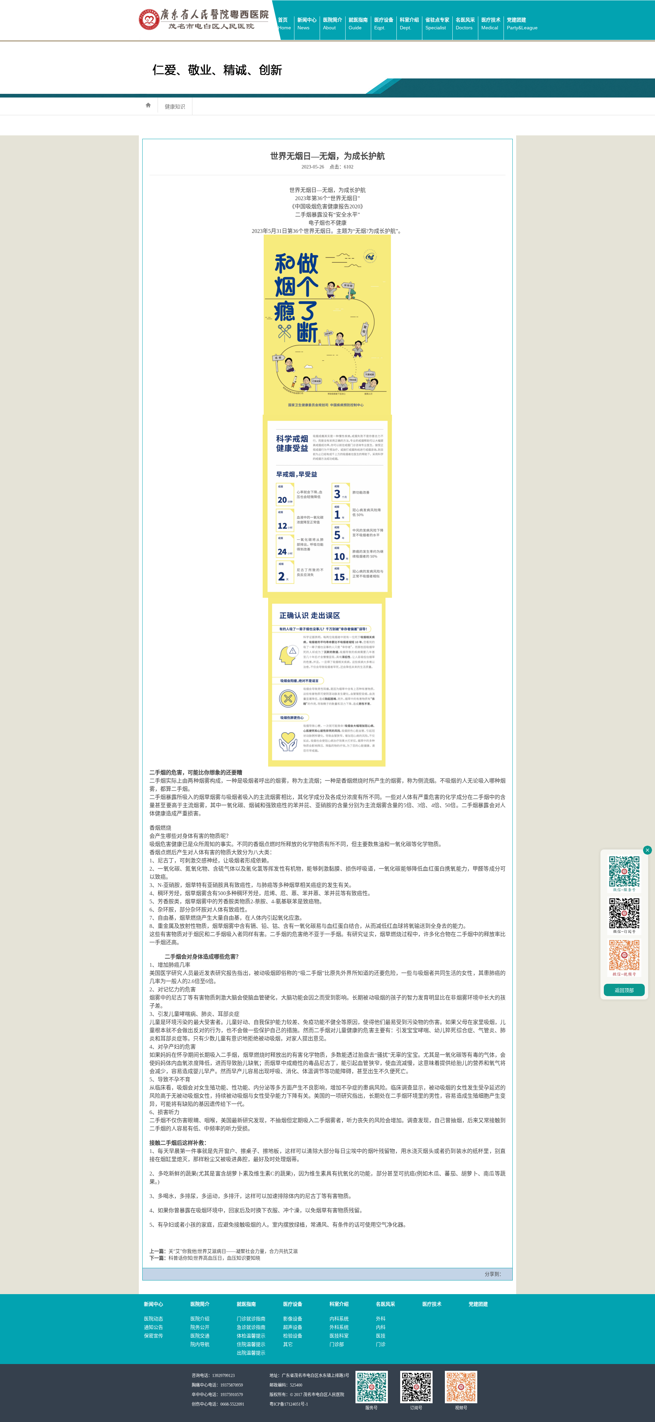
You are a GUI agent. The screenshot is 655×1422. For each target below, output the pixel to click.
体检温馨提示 (251, 1335)
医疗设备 (383, 23)
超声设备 (292, 1327)
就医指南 (358, 23)
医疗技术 (490, 23)
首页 (284, 23)
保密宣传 (153, 1335)
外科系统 (339, 1327)
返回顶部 (624, 990)
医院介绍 (199, 1318)
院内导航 (199, 1344)
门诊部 (337, 1344)
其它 (288, 1344)
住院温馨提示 (251, 1344)
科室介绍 (409, 23)
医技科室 (339, 1335)
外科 (380, 1318)
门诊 (380, 1344)
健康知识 (175, 106)
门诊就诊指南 (251, 1318)
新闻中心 (307, 23)
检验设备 (292, 1335)
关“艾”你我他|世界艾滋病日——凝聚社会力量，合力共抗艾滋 (233, 1251)
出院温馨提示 (251, 1353)
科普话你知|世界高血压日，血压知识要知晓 (214, 1258)
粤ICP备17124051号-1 (289, 1404)
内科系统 (339, 1318)
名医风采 (465, 23)
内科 (380, 1327)
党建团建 (522, 23)
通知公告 (153, 1327)
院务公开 (199, 1327)
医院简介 (332, 23)
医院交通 (199, 1335)
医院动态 (153, 1318)
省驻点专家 (437, 23)
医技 (380, 1335)
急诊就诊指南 (251, 1327)
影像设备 (292, 1318)
